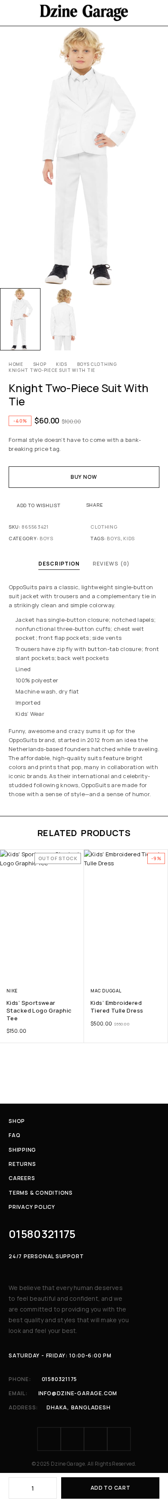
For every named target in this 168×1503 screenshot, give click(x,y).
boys (114, 538)
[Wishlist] (7, 858)
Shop (40, 364)
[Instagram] (72, 1439)
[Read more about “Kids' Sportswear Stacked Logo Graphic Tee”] (76, 971)
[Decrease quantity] (14, 1488)
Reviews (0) (111, 563)
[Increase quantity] (50, 1488)
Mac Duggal (105, 991)
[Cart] (155, 13)
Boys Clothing (97, 364)
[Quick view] (7, 870)
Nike (12, 991)
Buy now (84, 477)
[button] (160, 971)
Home (16, 364)
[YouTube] (119, 1439)
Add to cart (110, 1487)
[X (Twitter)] (95, 1439)
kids (129, 538)
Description (59, 563)
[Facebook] (49, 1439)
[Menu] (14, 13)
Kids (61, 364)
